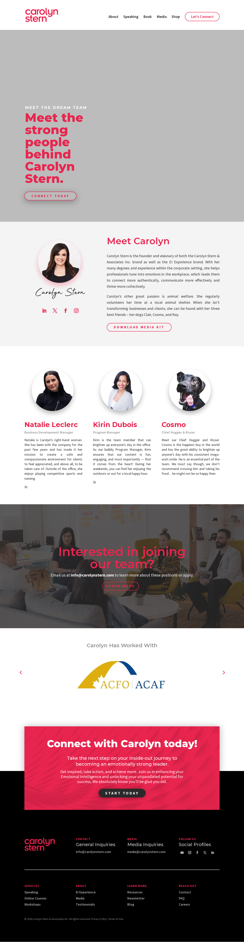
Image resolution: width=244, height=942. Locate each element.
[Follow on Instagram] (76, 310)
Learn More (120, 586)
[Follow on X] (54, 310)
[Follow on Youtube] (182, 853)
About (113, 17)
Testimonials (85, 904)
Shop (176, 17)
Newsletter (135, 898)
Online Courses (35, 898)
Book (147, 17)
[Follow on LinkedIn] (44, 310)
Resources (135, 892)
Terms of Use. (116, 919)
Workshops (32, 904)
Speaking (130, 17)
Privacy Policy (99, 919)
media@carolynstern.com (146, 852)
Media (162, 17)
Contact (185, 892)
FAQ (182, 898)
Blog (130, 904)
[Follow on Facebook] (65, 310)
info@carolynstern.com (93, 852)
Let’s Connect (202, 16)
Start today (122, 793)
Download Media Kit (139, 327)
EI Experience (86, 892)
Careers (184, 904)
